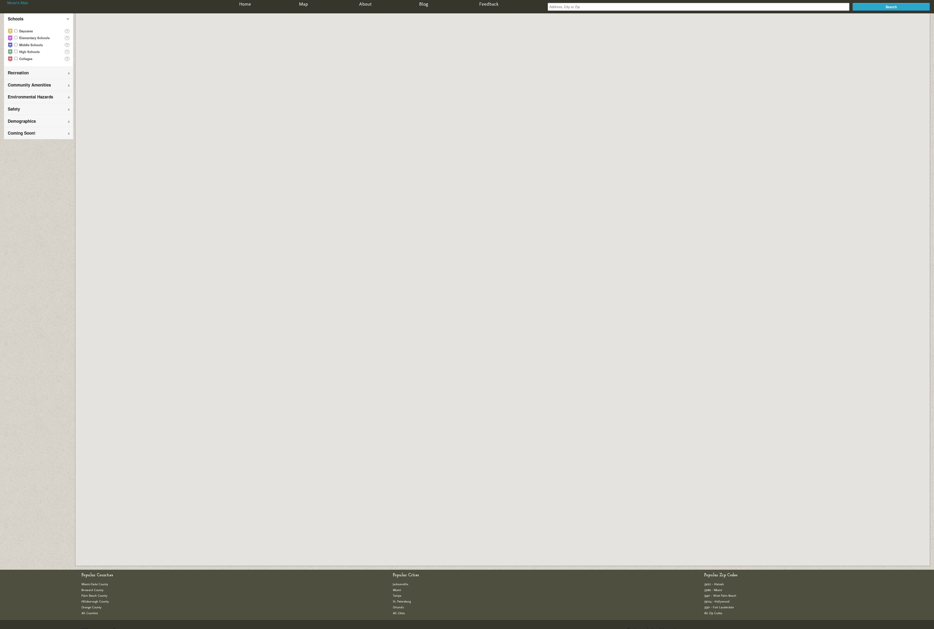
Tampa (397, 595)
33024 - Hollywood (716, 601)
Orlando (398, 607)
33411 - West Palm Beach (720, 595)
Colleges (25, 58)
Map (303, 4)
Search (891, 6)
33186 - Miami (713, 590)
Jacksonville (400, 584)
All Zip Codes (713, 613)
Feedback (489, 4)
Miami (397, 590)
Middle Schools (30, 45)
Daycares (25, 31)
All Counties (89, 613)
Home (245, 4)
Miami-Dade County (94, 584)
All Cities (399, 613)
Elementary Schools (34, 37)
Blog (423, 4)
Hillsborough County (95, 601)
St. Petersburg (402, 601)
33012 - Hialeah (714, 584)
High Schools (29, 51)
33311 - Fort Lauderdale (719, 607)
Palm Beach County (94, 595)
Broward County (92, 590)
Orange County (91, 607)
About (365, 4)
